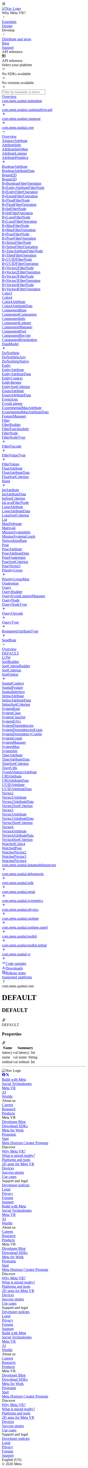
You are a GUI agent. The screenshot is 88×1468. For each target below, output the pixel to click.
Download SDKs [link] (15, 1126)
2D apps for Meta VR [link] (18, 1164)
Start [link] (5, 1139)
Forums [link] (7, 1198)
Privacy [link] (7, 1194)
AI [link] (4, 1092)
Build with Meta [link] (14, 1079)
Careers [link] (7, 1105)
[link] (11, 9)
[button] (44, 4)
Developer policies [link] (16, 1185)
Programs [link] (9, 1134)
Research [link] (8, 1109)
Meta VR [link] (9, 1088)
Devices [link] (8, 1168)
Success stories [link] (13, 1172)
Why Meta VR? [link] (14, 1151)
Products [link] (8, 1113)
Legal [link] (6, 1189)
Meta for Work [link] (13, 1130)
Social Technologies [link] (17, 1084)
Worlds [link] (7, 1096)
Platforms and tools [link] (16, 1160)
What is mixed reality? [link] (18, 1156)
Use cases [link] (9, 1177)
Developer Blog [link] (14, 1122)
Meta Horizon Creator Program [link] (25, 1143)
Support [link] (8, 1202)
